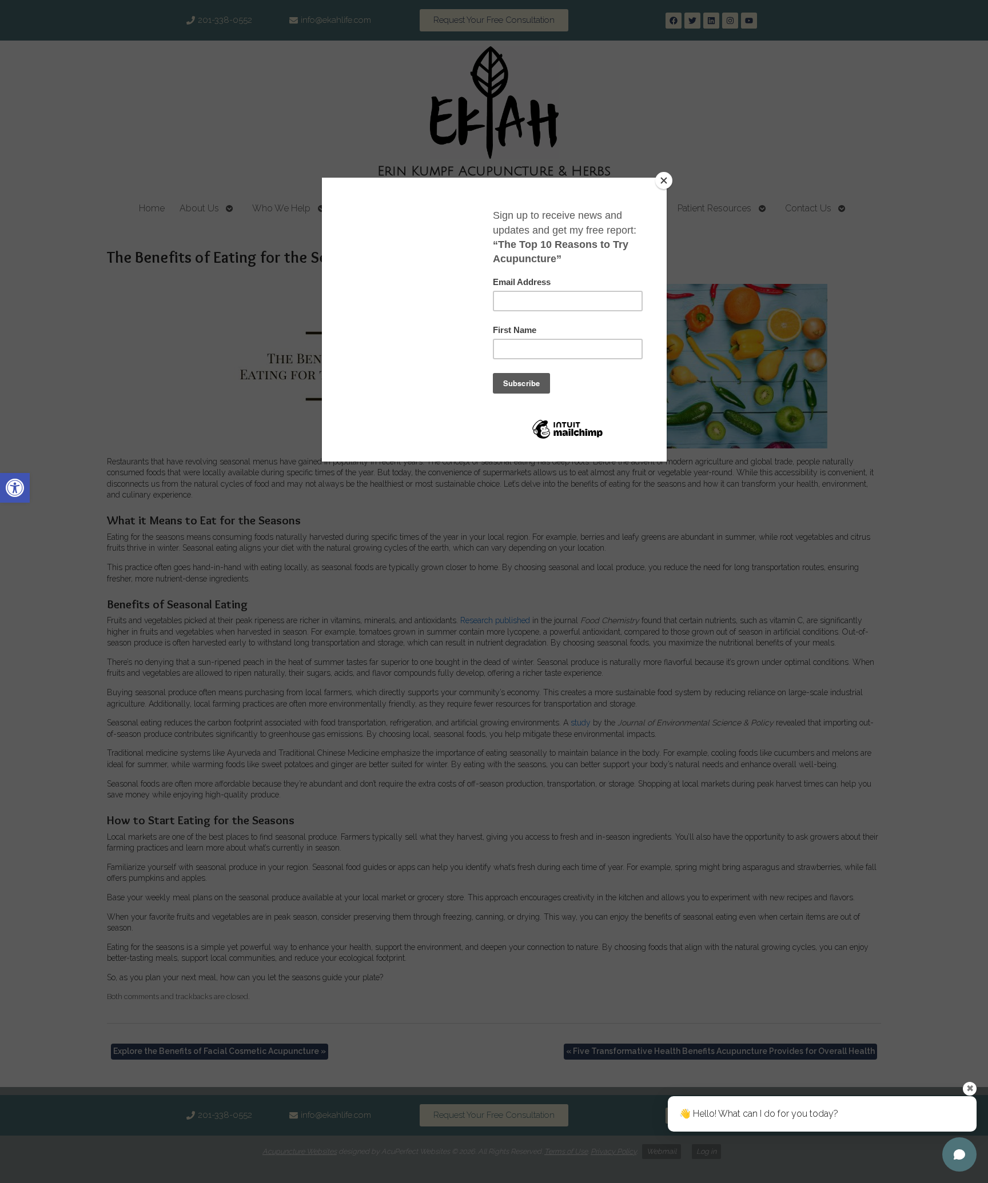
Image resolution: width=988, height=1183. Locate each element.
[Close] (663, 180)
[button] (15, 488)
